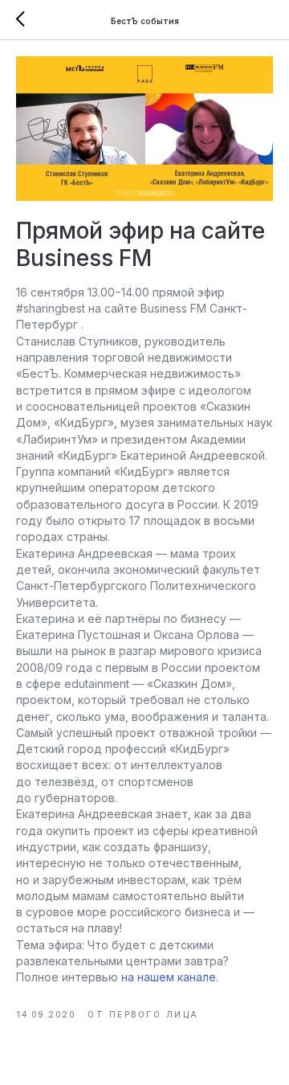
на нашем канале (168, 977)
